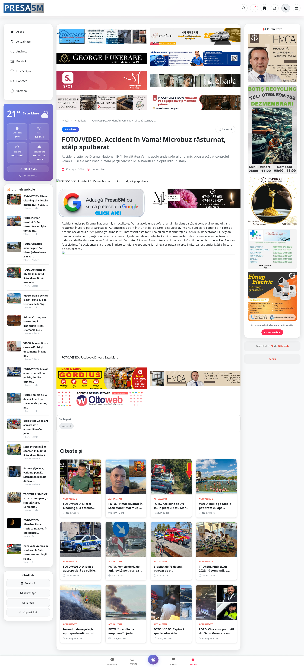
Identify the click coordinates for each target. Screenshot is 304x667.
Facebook (30, 583)
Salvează (227, 129)
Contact (21, 81)
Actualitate (23, 41)
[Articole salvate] (264, 8)
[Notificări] (254, 8)
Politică (21, 61)
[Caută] (244, 8)
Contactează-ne (272, 332)
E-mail (30, 602)
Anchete (21, 51)
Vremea (21, 91)
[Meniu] (296, 8)
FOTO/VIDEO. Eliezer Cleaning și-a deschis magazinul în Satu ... (36, 200)
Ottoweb (283, 346)
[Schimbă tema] (285, 8)
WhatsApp (30, 593)
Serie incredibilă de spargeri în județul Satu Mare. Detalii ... (35, 451)
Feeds (272, 359)
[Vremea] (275, 8)
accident (66, 426)
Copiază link (30, 612)
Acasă (20, 32)
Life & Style (23, 71)
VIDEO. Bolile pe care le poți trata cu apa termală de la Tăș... (35, 300)
